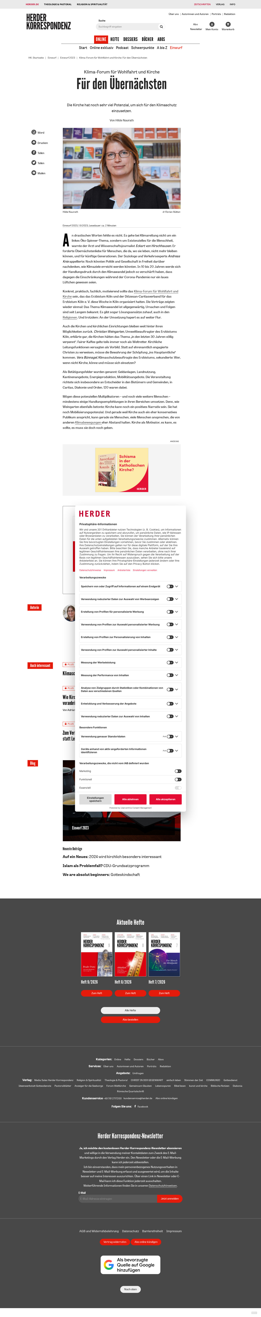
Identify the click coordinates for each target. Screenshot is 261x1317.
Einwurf (176, 47)
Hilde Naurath (124, 120)
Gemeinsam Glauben (140, 1085)
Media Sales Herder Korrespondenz (53, 1080)
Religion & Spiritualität (92, 4)
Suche (102, 20)
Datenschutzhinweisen (163, 1185)
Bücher (147, 39)
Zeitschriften (202, 4)
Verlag (220, 4)
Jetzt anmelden (170, 1198)
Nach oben (130, 1289)
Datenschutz (130, 1231)
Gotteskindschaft (101, 874)
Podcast (122, 47)
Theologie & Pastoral (58, 4)
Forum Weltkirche (116, 1085)
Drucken (43, 143)
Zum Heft (96, 993)
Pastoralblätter (63, 1085)
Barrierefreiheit (152, 1231)
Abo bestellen (130, 1019)
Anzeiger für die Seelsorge (89, 1085)
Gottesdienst (230, 1080)
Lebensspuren (163, 1085)
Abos (161, 39)
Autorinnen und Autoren (195, 14)
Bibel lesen (180, 1085)
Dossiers (130, 39)
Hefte (114, 39)
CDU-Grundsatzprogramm (106, 865)
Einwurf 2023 (67, 57)
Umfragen (138, 1073)
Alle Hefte (130, 1010)
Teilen (41, 153)
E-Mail (82, 1193)
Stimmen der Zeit (193, 1080)
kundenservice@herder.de (138, 1098)
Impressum (174, 1231)
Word (41, 132)
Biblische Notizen (220, 1085)
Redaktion (229, 14)
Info (232, 4)
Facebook (143, 1106)
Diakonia (237, 1085)
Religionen (70, 317)
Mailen (41, 173)
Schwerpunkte (142, 47)
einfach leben (174, 1080)
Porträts (216, 14)
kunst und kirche (198, 1085)
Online (101, 39)
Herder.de (32, 4)
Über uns (174, 14)
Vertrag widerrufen (115, 1242)
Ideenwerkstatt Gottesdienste (35, 1085)
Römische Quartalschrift (130, 1091)
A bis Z (162, 47)
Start (83, 47)
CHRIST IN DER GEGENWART (147, 1080)
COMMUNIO (213, 1080)
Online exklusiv (101, 47)
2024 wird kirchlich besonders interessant (112, 856)
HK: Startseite (36, 57)
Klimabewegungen (88, 422)
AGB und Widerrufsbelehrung (99, 1231)
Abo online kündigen (167, 1098)
